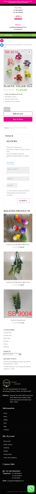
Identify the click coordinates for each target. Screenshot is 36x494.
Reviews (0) (9, 136)
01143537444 (18, 29)
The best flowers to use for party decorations (17, 366)
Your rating (10, 162)
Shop (5, 423)
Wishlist (6, 451)
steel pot (6, 347)
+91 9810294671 (18, 10)
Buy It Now (18, 119)
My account (7, 441)
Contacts (6, 430)
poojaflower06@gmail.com (18, 27)
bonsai (6, 344)
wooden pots (8, 333)
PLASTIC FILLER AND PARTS (15, 45)
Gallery (6, 420)
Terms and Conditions (10, 457)
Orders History (8, 444)
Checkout (6, 448)
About (5, 416)
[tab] (18, 136)
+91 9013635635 (18, 12)
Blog (5, 426)
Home (5, 45)
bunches (6, 341)
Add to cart (18, 113)
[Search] (20, 354)
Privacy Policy (8, 454)
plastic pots (7, 338)
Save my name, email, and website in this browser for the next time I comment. (17, 193)
